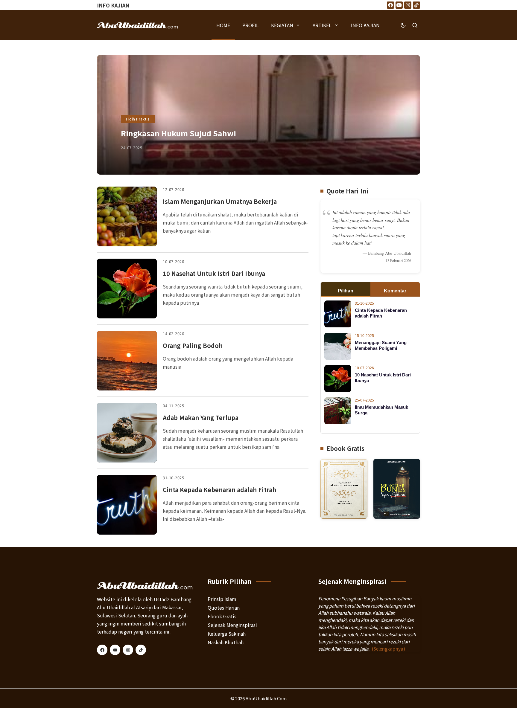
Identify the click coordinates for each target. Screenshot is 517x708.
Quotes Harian (224, 607)
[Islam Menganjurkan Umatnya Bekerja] (127, 216)
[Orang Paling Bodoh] (127, 360)
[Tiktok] (416, 5)
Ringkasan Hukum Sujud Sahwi (178, 133)
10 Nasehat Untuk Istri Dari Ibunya (214, 273)
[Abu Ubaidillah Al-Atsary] (137, 25)
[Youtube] (399, 5)
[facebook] (102, 650)
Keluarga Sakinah (227, 633)
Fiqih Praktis (138, 119)
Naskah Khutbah (226, 642)
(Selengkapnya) (388, 649)
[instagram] (128, 650)
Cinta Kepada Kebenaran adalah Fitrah (219, 489)
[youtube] (115, 650)
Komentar (395, 290)
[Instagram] (407, 5)
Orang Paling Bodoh (193, 345)
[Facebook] (390, 5)
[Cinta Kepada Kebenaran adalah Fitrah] (127, 505)
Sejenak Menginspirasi (232, 624)
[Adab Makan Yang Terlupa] (127, 433)
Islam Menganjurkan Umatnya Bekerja (220, 201)
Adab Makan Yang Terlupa (200, 417)
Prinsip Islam (222, 598)
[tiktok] (141, 650)
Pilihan (345, 290)
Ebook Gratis (222, 616)
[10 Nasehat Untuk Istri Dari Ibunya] (127, 288)
